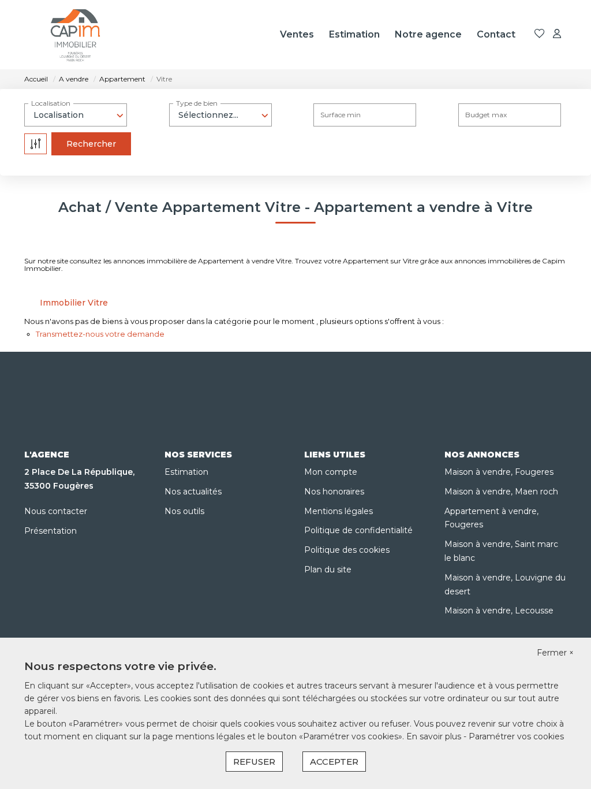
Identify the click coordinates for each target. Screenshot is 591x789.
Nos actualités (193, 491)
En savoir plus (434, 736)
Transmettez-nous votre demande (100, 333)
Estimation (354, 34)
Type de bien (197, 103)
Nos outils (184, 511)
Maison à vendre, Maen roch (501, 491)
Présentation (50, 531)
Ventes (297, 34)
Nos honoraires (334, 491)
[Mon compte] (557, 34)
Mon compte (330, 472)
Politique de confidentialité (358, 530)
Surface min (340, 114)
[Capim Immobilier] (75, 34)
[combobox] (75, 115)
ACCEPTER (334, 761)
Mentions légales (338, 511)
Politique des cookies (347, 550)
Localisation (50, 103)
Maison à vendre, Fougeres (498, 472)
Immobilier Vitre (74, 302)
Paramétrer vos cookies (516, 736)
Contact (496, 34)
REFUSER (254, 761)
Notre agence (428, 34)
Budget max (486, 114)
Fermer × (555, 652)
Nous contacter (55, 511)
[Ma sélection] (539, 34)
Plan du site (327, 569)
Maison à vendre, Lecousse (498, 610)
